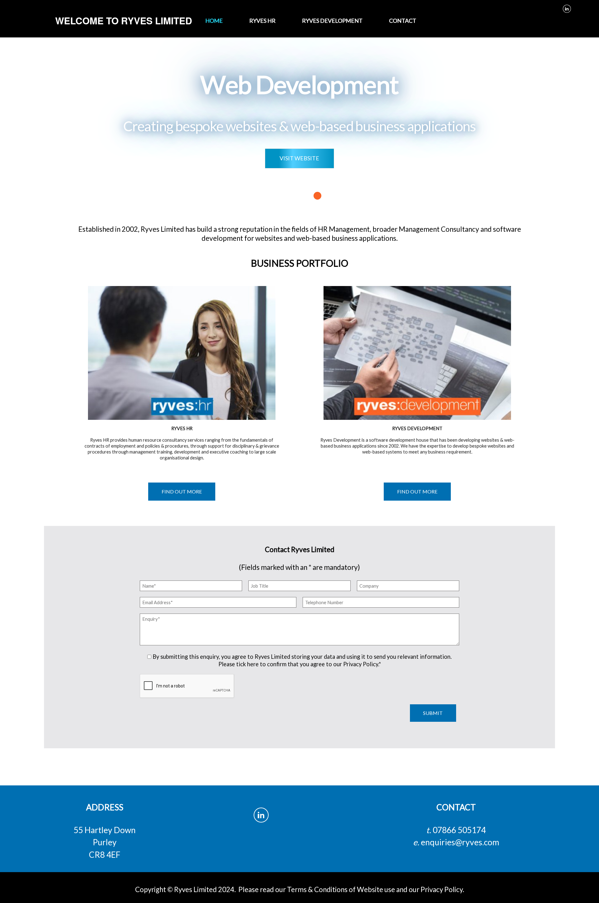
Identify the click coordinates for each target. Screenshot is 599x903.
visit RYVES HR (171, 352)
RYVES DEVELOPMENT (332, 20)
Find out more (182, 491)
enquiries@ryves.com (460, 842)
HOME (214, 20)
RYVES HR (262, 20)
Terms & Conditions (317, 889)
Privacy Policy (442, 889)
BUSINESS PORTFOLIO (299, 263)
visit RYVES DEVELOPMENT (406, 352)
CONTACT (402, 20)
